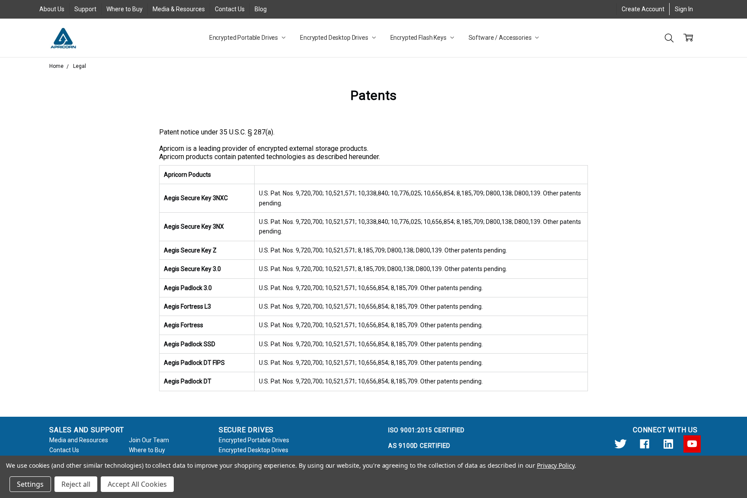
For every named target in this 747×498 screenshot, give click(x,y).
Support (85, 9)
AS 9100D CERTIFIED (419, 445)
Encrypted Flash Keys (419, 37)
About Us (51, 9)
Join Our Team (149, 440)
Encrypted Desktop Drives (335, 37)
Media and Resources (78, 440)
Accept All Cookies (137, 484)
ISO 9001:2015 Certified (426, 430)
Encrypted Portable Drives (244, 37)
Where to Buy (124, 9)
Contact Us (230, 9)
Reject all (75, 484)
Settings (30, 484)
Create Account (643, 9)
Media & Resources (179, 9)
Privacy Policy (556, 465)
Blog (261, 9)
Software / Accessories (501, 37)
